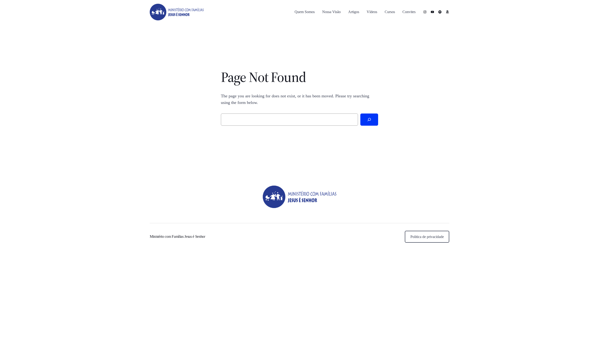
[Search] (369, 120)
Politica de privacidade (427, 237)
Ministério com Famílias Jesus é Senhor (177, 236)
